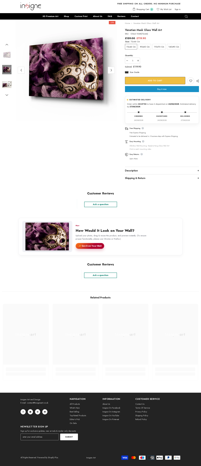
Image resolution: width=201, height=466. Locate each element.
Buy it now (162, 89)
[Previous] (21, 70)
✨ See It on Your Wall (89, 246)
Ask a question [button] (100, 204)
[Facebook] (23, 411)
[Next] (111, 70)
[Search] (186, 16)
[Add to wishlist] (190, 80)
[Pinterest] (37, 411)
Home (127, 23)
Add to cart (155, 80)
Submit (69, 436)
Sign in (177, 9)
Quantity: (129, 55)
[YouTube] (44, 411)
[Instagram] (30, 411)
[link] (26, 369)
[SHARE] (196, 81)
